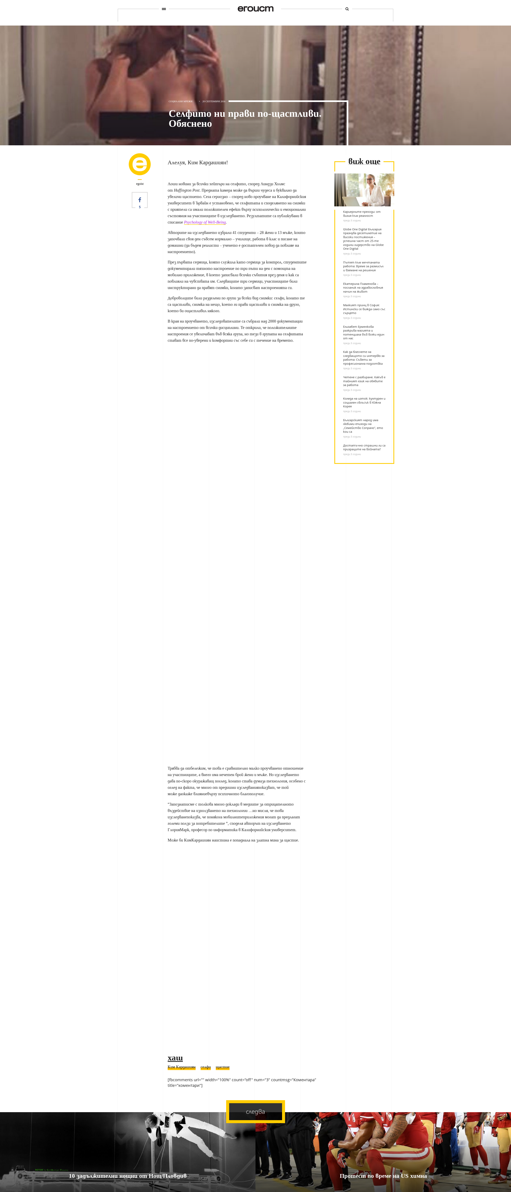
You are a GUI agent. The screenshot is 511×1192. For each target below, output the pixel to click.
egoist (140, 184)
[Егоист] (255, 9)
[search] (347, 9)
